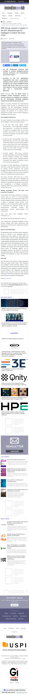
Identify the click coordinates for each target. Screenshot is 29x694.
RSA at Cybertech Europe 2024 (16, 459)
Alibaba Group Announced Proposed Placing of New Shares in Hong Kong (14, 309)
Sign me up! (15, 605)
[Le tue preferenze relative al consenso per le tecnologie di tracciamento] (22, 692)
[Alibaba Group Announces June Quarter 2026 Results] (3, 537)
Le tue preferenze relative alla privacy (15, 690)
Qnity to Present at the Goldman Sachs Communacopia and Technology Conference (14, 383)
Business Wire (4, 38)
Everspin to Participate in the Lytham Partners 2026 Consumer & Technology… (17, 523)
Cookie (11, 682)
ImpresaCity (21, 613)
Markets (22, 13)
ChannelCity (21, 1)
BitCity (6, 613)
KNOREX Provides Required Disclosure (12, 338)
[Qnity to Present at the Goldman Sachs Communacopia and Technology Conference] (14, 378)
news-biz (9, 21)
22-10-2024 (12, 38)
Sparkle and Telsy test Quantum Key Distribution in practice (17, 490)
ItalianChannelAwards (11, 618)
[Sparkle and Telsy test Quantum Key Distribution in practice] (3, 493)
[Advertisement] (15, 591)
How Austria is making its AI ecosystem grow (15, 480)
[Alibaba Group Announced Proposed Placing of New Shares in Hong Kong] (14, 303)
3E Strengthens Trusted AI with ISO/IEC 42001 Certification (13, 369)
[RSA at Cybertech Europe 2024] (3, 463)
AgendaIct (20, 618)
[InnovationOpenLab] (14, 8)
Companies (9, 13)
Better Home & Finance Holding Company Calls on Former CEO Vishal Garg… (16, 557)
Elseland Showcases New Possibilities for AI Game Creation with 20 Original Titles (14, 398)
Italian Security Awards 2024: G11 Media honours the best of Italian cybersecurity (17, 470)
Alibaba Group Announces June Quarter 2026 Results (16, 534)
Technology (17, 15)
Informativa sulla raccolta (8, 692)
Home (3, 13)
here (8, 215)
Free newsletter (9, 286)
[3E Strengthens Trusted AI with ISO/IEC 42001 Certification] (14, 363)
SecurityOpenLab (6, 616)
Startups (10, 15)
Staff (17, 628)
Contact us (14, 632)
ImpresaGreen (23, 616)
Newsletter (4, 18)
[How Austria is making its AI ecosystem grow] (3, 483)
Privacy (17, 682)
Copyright (23, 628)
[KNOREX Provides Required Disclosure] (14, 333)
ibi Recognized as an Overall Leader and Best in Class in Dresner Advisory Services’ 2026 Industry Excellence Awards (14, 324)
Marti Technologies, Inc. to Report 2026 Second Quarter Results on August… (16, 546)
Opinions (4, 15)
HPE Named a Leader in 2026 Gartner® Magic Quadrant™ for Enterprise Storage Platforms (13, 413)
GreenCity (15, 616)
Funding (16, 13)
